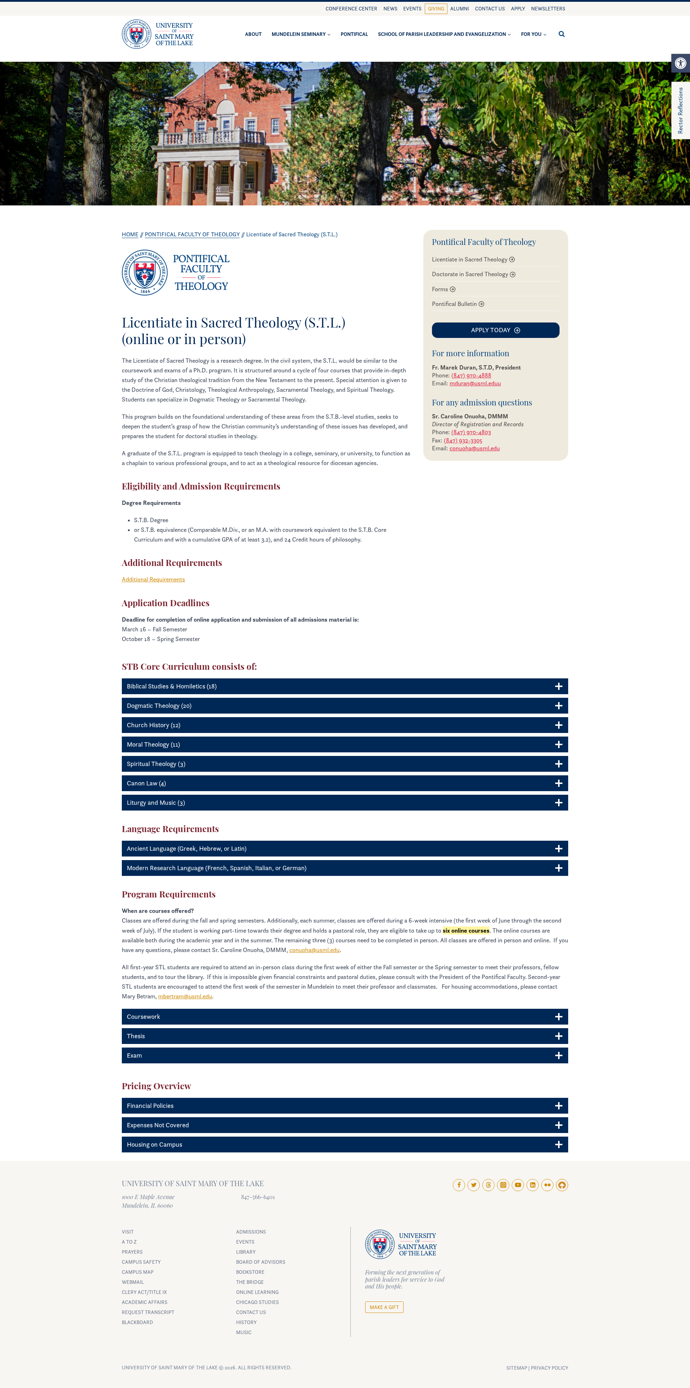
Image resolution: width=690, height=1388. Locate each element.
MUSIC (244, 1332)
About (253, 34)
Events (412, 8)
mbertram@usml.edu (185, 996)
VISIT (128, 1232)
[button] (680, 63)
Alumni (459, 8)
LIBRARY (246, 1252)
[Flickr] (547, 1185)
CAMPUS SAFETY (141, 1262)
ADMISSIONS (251, 1232)
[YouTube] (518, 1185)
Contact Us (490, 8)
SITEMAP (516, 1368)
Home (130, 234)
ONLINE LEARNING (257, 1292)
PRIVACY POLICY (549, 1368)
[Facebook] (459, 1185)
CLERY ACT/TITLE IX (144, 1292)
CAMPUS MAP (137, 1272)
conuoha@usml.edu (475, 448)
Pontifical (354, 34)
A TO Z (129, 1242)
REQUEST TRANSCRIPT (148, 1312)
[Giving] (562, 1185)
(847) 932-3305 (463, 440)
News (390, 8)
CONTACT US (251, 1312)
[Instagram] (503, 1185)
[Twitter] (474, 1185)
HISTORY (246, 1322)
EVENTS (245, 1242)
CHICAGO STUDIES (257, 1302)
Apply (518, 8)
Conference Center (351, 8)
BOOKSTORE (250, 1272)
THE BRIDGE (250, 1282)
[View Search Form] (561, 34)
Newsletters (548, 8)
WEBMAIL (133, 1282)
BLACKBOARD (137, 1322)
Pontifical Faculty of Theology (192, 234)
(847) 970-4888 (471, 375)
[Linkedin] (532, 1185)
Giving (436, 8)
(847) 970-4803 (471, 432)
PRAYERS (132, 1252)
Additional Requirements (153, 579)
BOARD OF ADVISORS (260, 1262)
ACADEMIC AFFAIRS (144, 1302)
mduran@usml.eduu (475, 383)
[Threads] (488, 1185)
